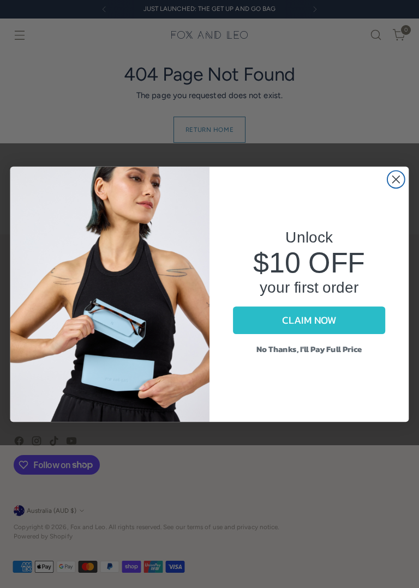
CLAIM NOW (309, 320)
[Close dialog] (396, 179)
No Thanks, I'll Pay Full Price (309, 348)
